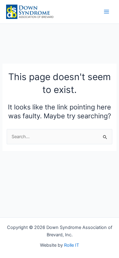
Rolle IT (71, 245)
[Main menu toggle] (106, 11)
